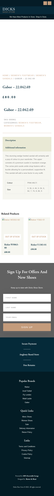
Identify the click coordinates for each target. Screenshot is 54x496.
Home (6, 75)
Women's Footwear (22, 75)
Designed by (22, 479)
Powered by (27, 476)
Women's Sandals (14, 126)
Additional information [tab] (15, 147)
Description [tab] (10, 140)
